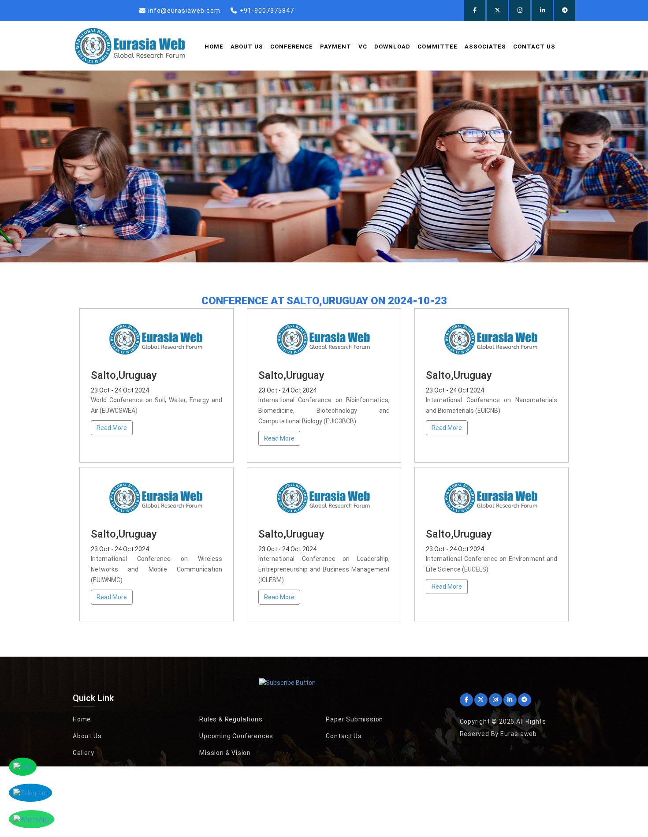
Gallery (83, 752)
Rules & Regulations (230, 719)
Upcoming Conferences (236, 736)
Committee (437, 46)
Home (214, 46)
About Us (87, 736)
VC (362, 46)
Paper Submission (354, 719)
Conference (291, 46)
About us (247, 46)
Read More (112, 427)
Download (392, 46)
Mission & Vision (225, 752)
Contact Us (534, 46)
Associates (485, 46)
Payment (335, 46)
